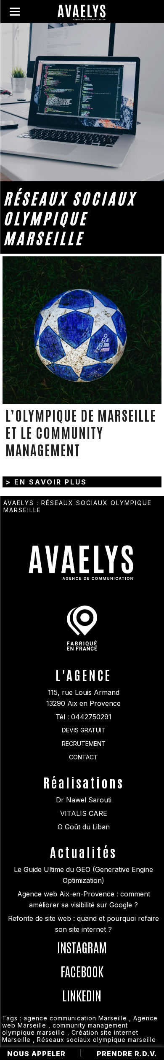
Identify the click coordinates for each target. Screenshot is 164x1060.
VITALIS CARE (83, 813)
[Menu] (14, 11)
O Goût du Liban (84, 827)
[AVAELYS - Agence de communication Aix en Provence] (82, 13)
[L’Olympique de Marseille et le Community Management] (82, 330)
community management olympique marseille (65, 1029)
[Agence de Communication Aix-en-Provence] (82, 555)
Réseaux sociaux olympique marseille (96, 1039)
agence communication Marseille (75, 1018)
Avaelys (18, 502)
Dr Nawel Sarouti (83, 800)
